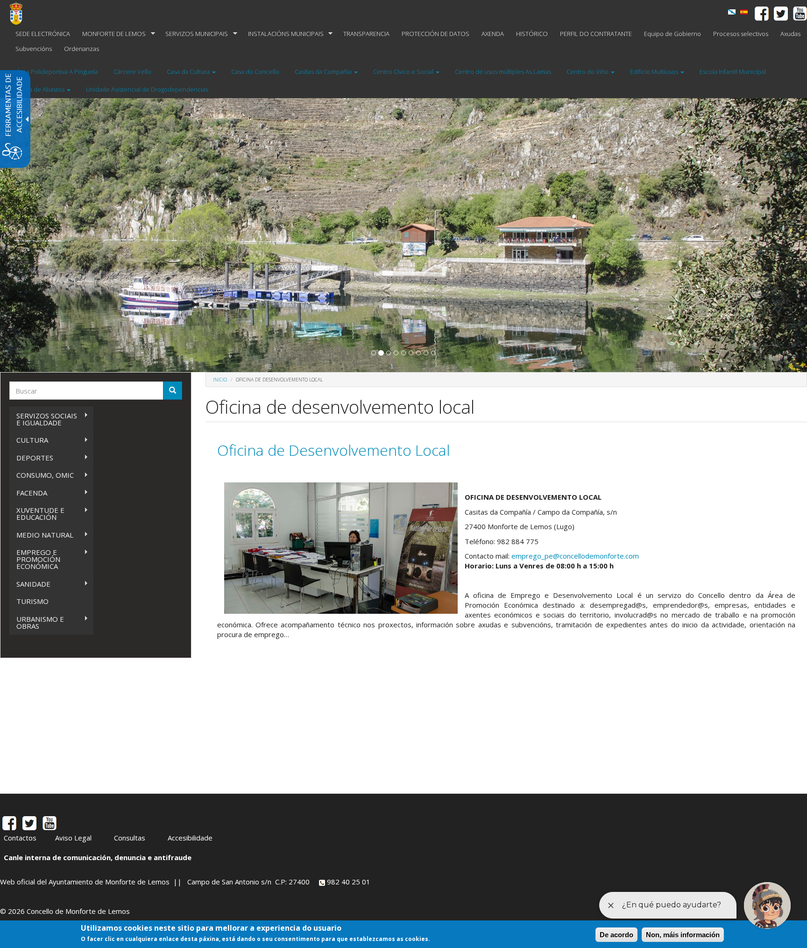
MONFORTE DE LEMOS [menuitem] (111, 33)
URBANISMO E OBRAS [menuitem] (36, 622)
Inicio (220, 379)
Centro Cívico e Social (404, 71)
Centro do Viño (588, 71)
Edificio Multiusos (655, 71)
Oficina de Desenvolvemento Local (333, 450)
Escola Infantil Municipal (733, 71)
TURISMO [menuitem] (32, 601)
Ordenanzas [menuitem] (81, 48)
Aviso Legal (73, 837)
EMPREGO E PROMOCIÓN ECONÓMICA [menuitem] (34, 559)
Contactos (20, 837)
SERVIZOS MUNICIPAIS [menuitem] (193, 33)
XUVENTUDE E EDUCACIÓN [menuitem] (36, 513)
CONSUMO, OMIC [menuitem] (41, 475)
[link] (732, 11)
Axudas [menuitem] (790, 33)
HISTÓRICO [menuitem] (532, 33)
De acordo (616, 935)
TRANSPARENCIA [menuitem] (366, 33)
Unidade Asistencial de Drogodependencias (147, 89)
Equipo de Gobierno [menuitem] (672, 33)
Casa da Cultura (189, 71)
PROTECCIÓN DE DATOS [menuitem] (435, 33)
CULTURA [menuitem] (28, 440)
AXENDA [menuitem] (492, 33)
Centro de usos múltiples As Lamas (503, 71)
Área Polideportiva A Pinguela (57, 71)
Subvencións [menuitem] (33, 48)
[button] (373, 353)
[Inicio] (19, 13)
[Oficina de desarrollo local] (744, 11)
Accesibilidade (190, 837)
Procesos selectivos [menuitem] (740, 33)
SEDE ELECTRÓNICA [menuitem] (42, 33)
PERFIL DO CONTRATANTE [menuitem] (596, 33)
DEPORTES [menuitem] (31, 458)
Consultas (129, 837)
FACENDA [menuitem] (28, 493)
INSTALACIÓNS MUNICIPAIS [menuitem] (283, 33)
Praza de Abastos (41, 89)
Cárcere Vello (132, 71)
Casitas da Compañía (324, 71)
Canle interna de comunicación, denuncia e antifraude (97, 857)
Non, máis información (683, 935)
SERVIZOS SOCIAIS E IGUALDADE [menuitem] (43, 419)
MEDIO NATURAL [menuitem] (41, 535)
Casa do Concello (255, 71)
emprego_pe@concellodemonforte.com (575, 555)
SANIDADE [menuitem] (29, 584)
